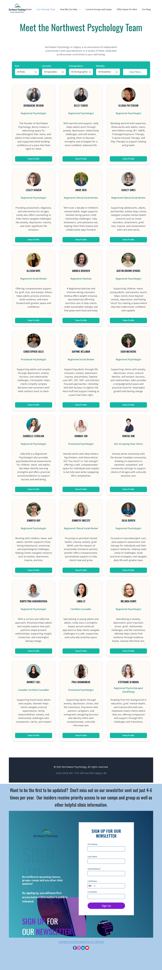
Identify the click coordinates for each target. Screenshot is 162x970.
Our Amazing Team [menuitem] (46, 9)
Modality (100, 66)
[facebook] (75, 948)
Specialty (46, 66)
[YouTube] (87, 948)
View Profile (33, 158)
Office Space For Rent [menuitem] (127, 9)
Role (17, 66)
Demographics (76, 66)
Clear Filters (135, 72)
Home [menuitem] (29, 9)
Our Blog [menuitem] (146, 9)
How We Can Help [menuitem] (68, 9)
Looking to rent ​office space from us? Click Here (81, 941)
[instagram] (79, 948)
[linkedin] (83, 948)
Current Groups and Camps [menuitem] (99, 9)
